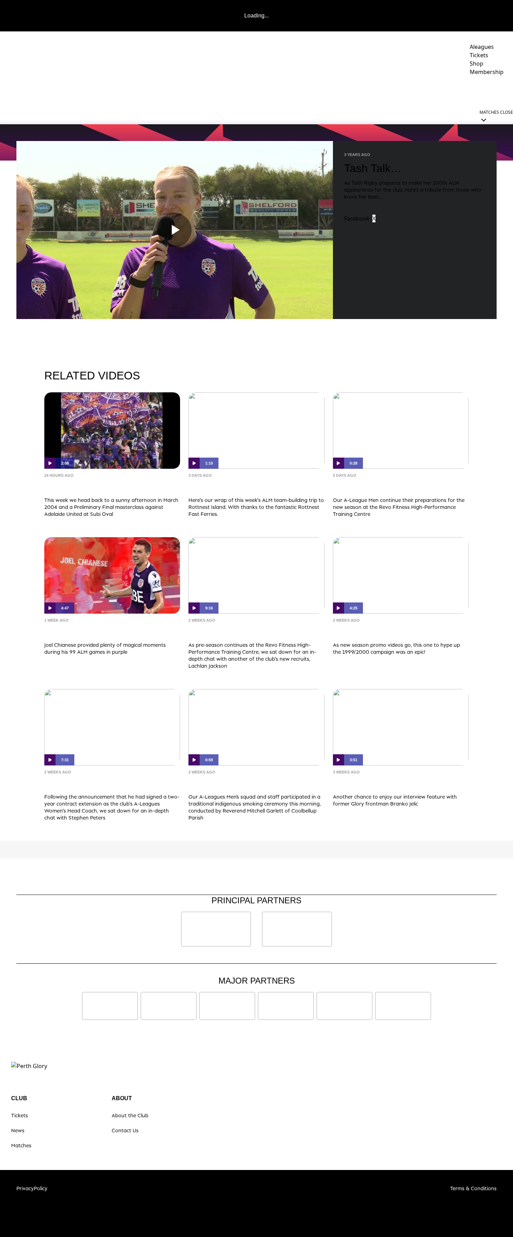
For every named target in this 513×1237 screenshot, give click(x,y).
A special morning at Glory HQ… (252, 782)
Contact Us (125, 1130)
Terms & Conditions (473, 1188)
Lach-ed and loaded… (231, 631)
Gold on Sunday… (80, 631)
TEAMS (332, 91)
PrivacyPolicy (31, 1188)
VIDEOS (305, 91)
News (17, 1130)
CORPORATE (461, 91)
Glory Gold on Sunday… (92, 486)
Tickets (19, 1115)
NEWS (279, 91)
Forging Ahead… (77, 782)
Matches (21, 1145)
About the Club (130, 1115)
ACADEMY (370, 91)
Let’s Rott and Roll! (226, 486)
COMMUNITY (414, 91)
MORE (493, 91)
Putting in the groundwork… (389, 486)
